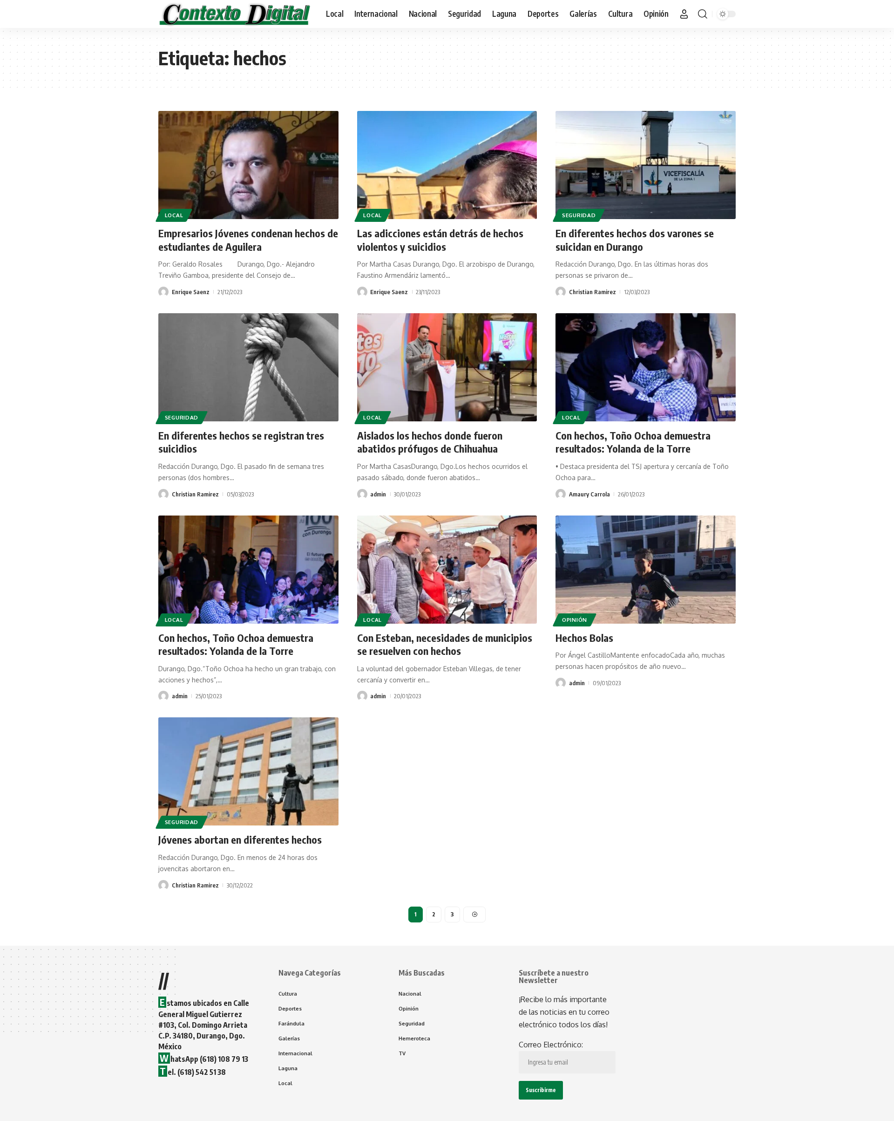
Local (174, 215)
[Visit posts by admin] (362, 494)
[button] (684, 14)
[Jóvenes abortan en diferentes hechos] (248, 771)
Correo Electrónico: (551, 1044)
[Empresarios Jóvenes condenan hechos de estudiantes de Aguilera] (248, 165)
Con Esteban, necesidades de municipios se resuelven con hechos (444, 644)
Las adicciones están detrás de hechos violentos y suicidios (440, 240)
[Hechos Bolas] (645, 570)
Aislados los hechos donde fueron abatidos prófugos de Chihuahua (429, 442)
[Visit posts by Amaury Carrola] (560, 494)
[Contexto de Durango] (234, 14)
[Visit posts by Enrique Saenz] (163, 292)
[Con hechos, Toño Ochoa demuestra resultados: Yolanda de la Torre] (645, 367)
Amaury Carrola (589, 494)
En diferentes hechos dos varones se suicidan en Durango (634, 240)
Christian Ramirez (592, 292)
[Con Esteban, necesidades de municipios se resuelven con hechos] (447, 570)
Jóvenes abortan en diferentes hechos (240, 839)
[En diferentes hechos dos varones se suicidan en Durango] (645, 165)
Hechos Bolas (584, 637)
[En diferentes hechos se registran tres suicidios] (248, 367)
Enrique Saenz (191, 292)
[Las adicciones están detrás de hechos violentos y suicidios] (447, 165)
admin (378, 494)
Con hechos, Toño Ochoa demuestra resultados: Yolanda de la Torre (633, 442)
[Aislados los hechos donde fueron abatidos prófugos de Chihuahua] (447, 367)
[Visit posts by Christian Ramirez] (560, 292)
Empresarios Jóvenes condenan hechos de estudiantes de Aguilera (248, 240)
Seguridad (579, 215)
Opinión (574, 619)
